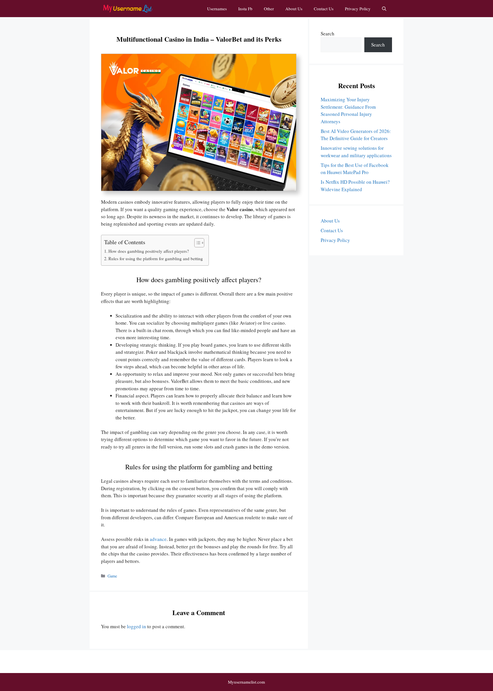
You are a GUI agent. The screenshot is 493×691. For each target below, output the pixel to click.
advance (158, 539)
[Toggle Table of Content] (196, 243)
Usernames (217, 8)
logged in (136, 626)
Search (327, 33)
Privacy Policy (358, 8)
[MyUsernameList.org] (127, 8)
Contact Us (324, 8)
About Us (293, 8)
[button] (384, 8)
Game (112, 576)
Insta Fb (245, 8)
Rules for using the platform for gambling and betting (155, 258)
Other (269, 8)
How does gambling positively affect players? (148, 251)
